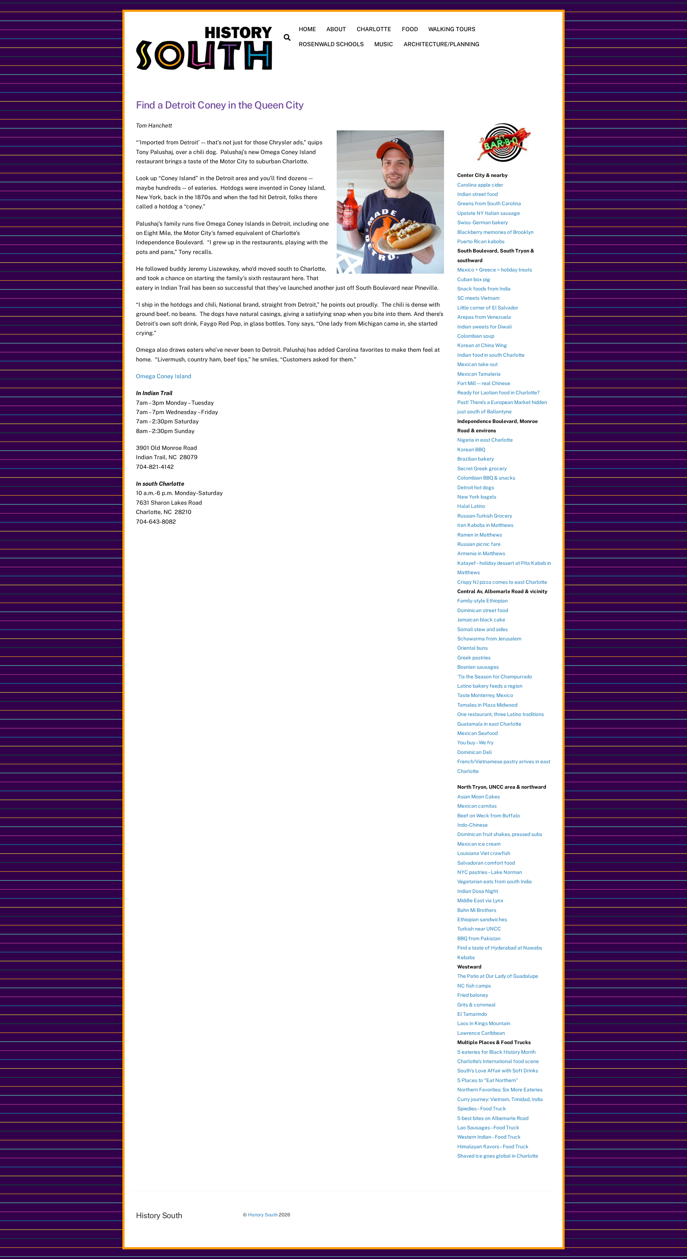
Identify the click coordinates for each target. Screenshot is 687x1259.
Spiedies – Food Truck (481, 1108)
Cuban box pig (473, 279)
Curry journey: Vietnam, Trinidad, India (500, 1099)
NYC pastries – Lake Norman (489, 872)
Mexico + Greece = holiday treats (494, 270)
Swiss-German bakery (482, 222)
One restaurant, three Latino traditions (500, 714)
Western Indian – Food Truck (489, 1137)
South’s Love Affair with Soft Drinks (497, 1070)
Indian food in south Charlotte (491, 355)
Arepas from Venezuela (484, 317)
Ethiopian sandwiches (482, 919)
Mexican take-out (477, 364)
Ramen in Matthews (479, 535)
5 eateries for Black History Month (496, 1052)
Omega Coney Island (163, 376)
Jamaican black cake (481, 620)
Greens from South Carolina (489, 203)
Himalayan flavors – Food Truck (492, 1146)
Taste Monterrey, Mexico (485, 695)
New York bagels (476, 497)
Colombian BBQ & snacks (486, 478)
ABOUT (336, 29)
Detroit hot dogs (475, 487)
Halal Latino (471, 506)
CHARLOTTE (374, 29)
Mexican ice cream (479, 844)
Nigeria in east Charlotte (485, 440)
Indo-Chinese (472, 825)
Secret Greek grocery (482, 468)
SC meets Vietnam (478, 298)
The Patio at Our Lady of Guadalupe (497, 976)
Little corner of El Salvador (487, 308)
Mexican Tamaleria (479, 374)
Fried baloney (472, 995)
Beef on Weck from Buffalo (488, 815)
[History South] (205, 66)
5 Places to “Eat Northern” (487, 1080)
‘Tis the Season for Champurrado (494, 676)
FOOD (410, 29)
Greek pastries (474, 657)
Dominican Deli (474, 752)
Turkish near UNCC (479, 929)
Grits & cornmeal (476, 1005)
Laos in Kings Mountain (483, 1023)
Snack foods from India (484, 289)
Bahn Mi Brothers (476, 910)
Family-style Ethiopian (482, 601)
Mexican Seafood (477, 733)
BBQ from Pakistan (479, 938)
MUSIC (383, 44)
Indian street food (477, 194)
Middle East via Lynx (480, 900)
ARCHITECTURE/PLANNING (441, 44)
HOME (307, 29)
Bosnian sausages (478, 667)
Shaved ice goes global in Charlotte (497, 1156)
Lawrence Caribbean (481, 1033)
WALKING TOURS (452, 29)
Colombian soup (475, 336)
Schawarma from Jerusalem (489, 638)
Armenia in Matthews (481, 553)
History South (263, 1214)
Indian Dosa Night (477, 891)
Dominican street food (482, 610)
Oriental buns (472, 648)
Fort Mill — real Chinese (483, 383)
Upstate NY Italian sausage (488, 213)
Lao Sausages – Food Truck (488, 1127)
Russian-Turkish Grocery (484, 516)
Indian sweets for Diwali (484, 327)
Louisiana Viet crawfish (483, 853)
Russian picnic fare (479, 544)
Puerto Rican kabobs (481, 241)
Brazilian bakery (475, 459)
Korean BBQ (471, 449)
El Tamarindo (472, 1014)
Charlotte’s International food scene (498, 1061)
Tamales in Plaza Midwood (487, 705)
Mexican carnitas (477, 806)
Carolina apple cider (480, 185)
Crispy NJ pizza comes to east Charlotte (502, 582)
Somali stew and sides (482, 629)
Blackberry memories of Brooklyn (495, 232)
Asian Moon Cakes (478, 796)
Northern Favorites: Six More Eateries (499, 1089)
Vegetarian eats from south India (494, 881)
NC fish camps (474, 986)
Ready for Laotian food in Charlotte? (498, 392)
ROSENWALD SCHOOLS (331, 44)
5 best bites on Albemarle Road (492, 1118)
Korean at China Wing (482, 345)
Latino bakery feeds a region (489, 686)
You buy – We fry (475, 742)
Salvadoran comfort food (486, 863)
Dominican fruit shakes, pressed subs (499, 834)
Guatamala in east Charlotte (489, 724)
